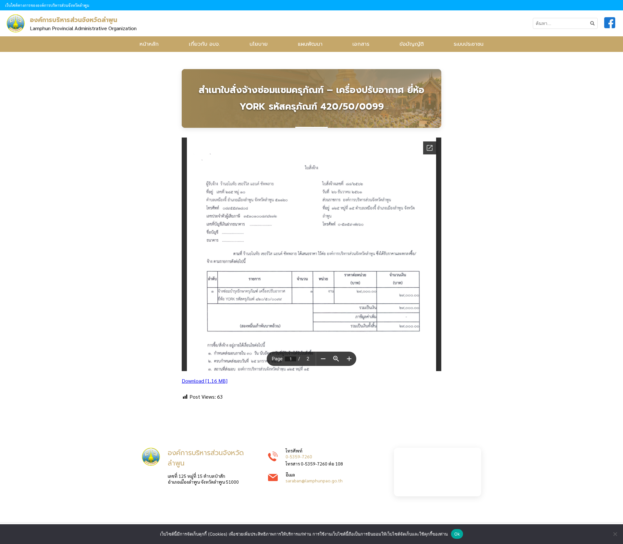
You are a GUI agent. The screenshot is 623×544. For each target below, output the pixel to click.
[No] (615, 534)
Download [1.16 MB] (204, 380)
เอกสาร (360, 44)
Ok (457, 534)
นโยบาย (259, 44)
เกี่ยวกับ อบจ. (204, 44)
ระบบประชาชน (468, 44)
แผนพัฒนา (310, 44)
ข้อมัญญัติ (411, 44)
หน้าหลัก (149, 44)
